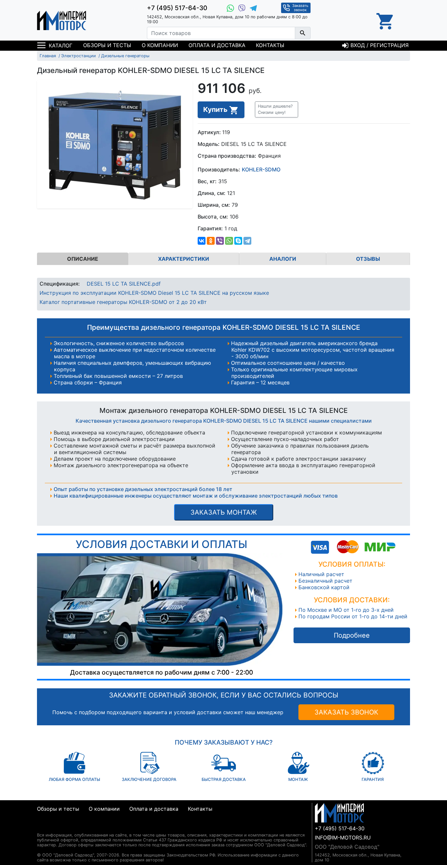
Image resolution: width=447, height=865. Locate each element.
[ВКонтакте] (202, 241)
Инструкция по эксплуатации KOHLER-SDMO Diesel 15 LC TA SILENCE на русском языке (154, 293)
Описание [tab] (82, 259)
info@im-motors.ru (343, 837)
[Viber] (220, 241)
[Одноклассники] (211, 241)
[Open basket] (385, 20)
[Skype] (238, 241)
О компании (160, 45)
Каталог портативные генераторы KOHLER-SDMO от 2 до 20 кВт (123, 302)
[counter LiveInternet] (42, 827)
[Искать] (303, 33)
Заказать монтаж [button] (223, 512)
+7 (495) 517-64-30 (177, 8)
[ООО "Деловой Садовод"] (61, 20)
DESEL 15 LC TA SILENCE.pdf (124, 283)
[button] (276, 109)
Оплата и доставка (216, 45)
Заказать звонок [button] (300, 7)
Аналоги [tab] (282, 259)
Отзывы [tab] (368, 259)
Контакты (270, 45)
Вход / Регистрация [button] (379, 45)
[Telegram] (247, 241)
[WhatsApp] (229, 241)
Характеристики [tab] (183, 259)
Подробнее (352, 635)
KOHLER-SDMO (261, 169)
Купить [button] (216, 109)
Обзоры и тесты (107, 45)
